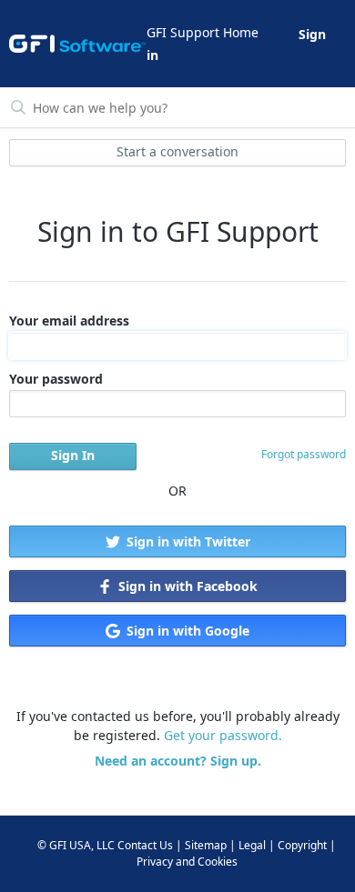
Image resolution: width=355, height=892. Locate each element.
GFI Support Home (203, 32)
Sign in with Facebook (186, 586)
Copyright (302, 845)
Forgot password (303, 454)
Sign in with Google (186, 630)
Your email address (69, 320)
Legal (252, 845)
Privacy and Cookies (187, 861)
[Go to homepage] (76, 44)
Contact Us (145, 845)
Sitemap (206, 845)
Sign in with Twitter (186, 541)
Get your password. (223, 735)
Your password (56, 378)
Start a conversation (177, 151)
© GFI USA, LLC (76, 845)
